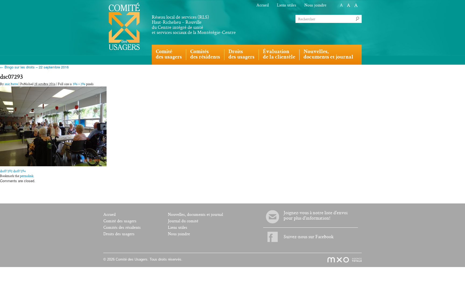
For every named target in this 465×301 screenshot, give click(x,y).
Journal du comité (183, 221)
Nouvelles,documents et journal (328, 54)
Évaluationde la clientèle (279, 54)
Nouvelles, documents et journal (195, 214)
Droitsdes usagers (241, 54)
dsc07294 (19, 171)
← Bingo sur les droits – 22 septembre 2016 (34, 67)
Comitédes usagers (169, 54)
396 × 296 (79, 84)
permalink (26, 176)
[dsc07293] (53, 125)
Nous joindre (315, 5)
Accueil (262, 5)
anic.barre (11, 84)
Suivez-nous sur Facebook (309, 236)
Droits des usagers (119, 234)
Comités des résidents (122, 227)
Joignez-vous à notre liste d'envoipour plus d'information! (316, 215)
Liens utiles (286, 5)
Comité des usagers (119, 221)
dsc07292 (6, 171)
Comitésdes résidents (205, 54)
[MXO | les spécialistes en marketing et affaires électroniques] (342, 260)
